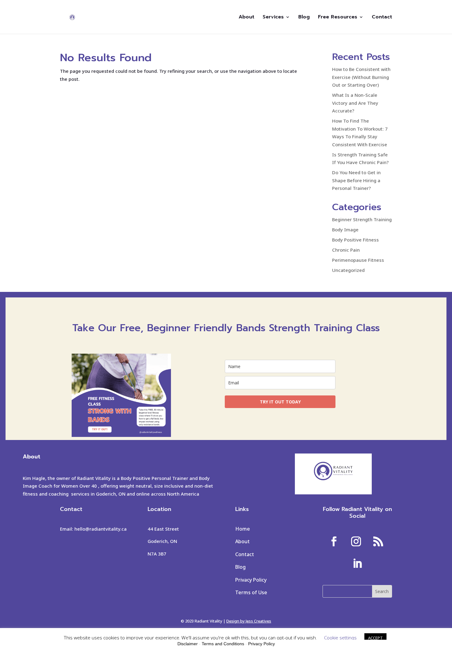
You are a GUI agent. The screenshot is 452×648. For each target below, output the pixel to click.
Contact (382, 18)
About (246, 18)
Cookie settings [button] (340, 637)
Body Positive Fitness (355, 240)
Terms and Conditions (223, 643)
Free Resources (337, 18)
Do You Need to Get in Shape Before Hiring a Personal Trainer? (356, 180)
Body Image (345, 229)
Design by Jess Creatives (248, 621)
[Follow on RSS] (378, 541)
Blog (304, 18)
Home (242, 528)
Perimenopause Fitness (358, 260)
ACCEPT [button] (375, 638)
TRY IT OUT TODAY (280, 402)
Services (273, 18)
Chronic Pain (346, 250)
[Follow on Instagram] (356, 541)
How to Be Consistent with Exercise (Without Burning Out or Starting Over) (361, 77)
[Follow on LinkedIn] (357, 563)
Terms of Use (251, 592)
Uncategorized (348, 270)
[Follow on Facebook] (334, 541)
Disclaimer (187, 643)
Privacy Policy (251, 579)
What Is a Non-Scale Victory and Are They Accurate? (355, 103)
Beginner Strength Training (362, 219)
